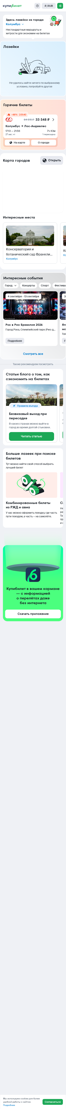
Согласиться (53, 1102)
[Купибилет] (12, 6)
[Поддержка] (37, 6)
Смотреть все (33, 354)
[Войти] (60, 6)
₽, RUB (49, 5)
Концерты (28, 285)
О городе (43, 142)
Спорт (45, 285)
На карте (19, 142)
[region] (33, 191)
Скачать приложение (33, 614)
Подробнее (15, 340)
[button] (30, 243)
